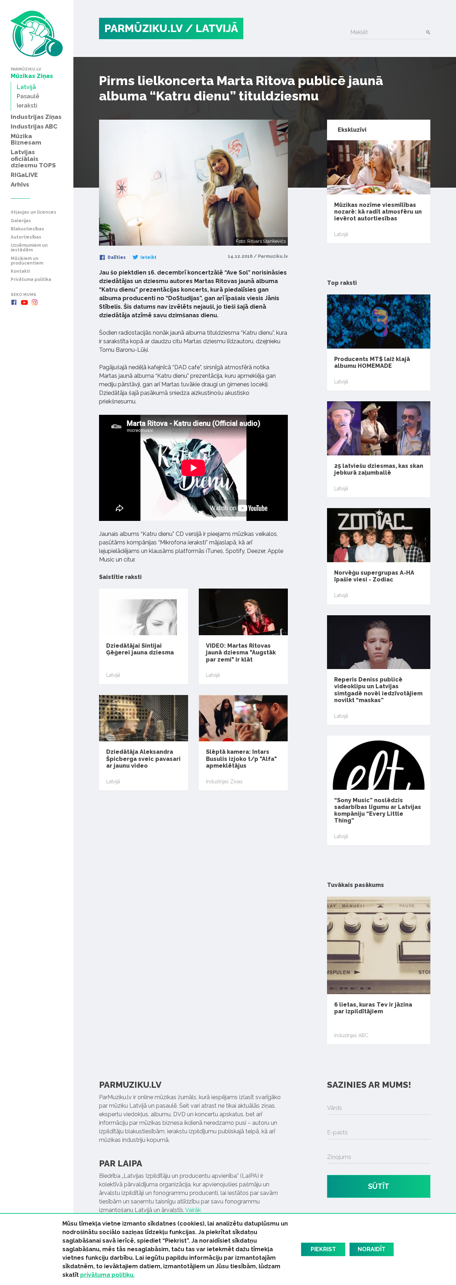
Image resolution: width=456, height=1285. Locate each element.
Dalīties (116, 257)
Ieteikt (147, 257)
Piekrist (323, 1249)
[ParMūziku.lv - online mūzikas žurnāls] (37, 34)
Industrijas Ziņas (224, 781)
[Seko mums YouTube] (24, 302)
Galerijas (21, 221)
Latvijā (113, 675)
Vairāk (193, 1210)
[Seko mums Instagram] (34, 302)
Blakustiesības (27, 229)
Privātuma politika (31, 279)
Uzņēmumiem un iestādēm (29, 247)
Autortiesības (26, 237)
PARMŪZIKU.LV (143, 28)
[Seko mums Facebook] (14, 302)
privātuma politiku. (107, 1274)
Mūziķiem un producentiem (27, 261)
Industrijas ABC (351, 1035)
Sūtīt (378, 1186)
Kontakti (20, 271)
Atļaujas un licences (33, 212)
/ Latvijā (211, 28)
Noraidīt (371, 1249)
